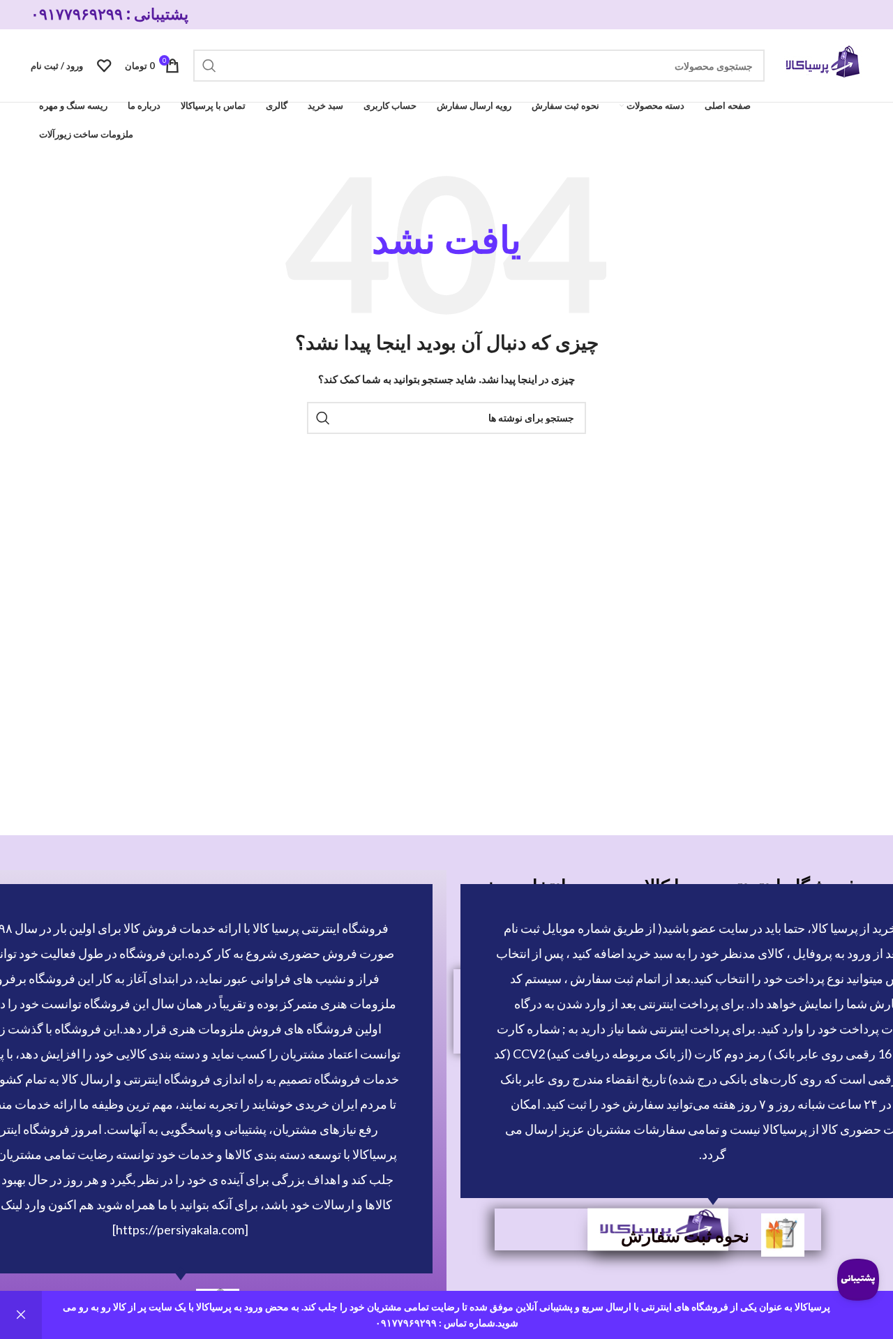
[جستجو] (209, 66)
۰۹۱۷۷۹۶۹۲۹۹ (77, 14)
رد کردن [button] (21, 1315)
